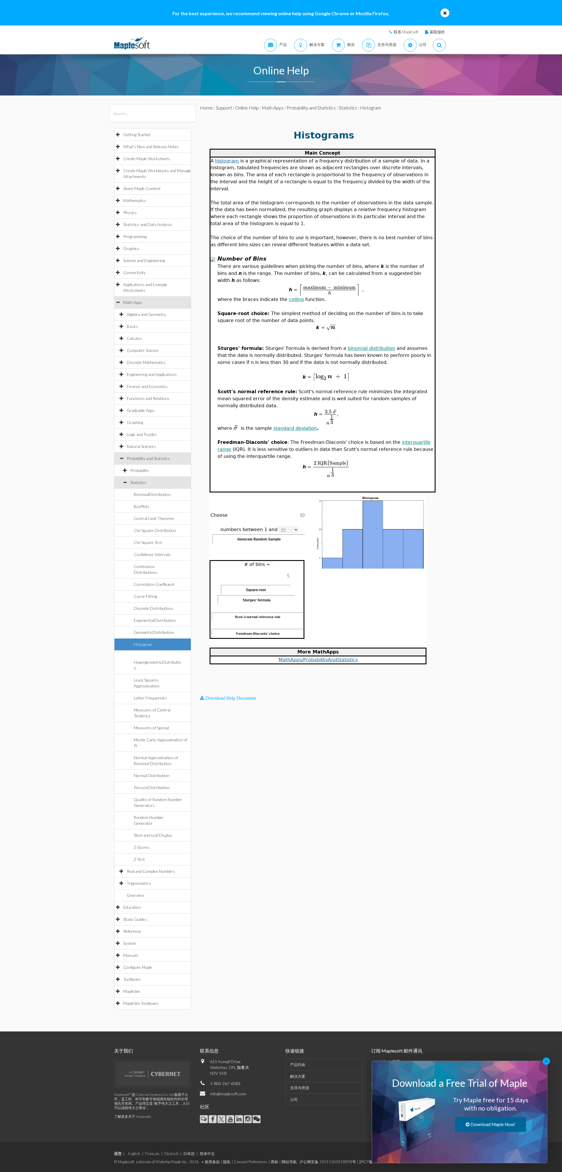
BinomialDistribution (152, 494)
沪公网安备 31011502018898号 (327, 1161)
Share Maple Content (142, 188)
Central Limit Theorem (154, 518)
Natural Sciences (141, 446)
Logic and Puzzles (142, 434)
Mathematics (134, 200)
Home (206, 107)
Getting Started (136, 134)
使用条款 (212, 1161)
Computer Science (143, 350)
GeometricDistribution (154, 632)
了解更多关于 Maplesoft (132, 1116)
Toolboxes (132, 979)
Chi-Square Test (148, 542)
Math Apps (132, 302)
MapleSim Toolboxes (141, 1003)
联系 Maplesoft (406, 32)
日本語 (189, 1153)
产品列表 (297, 1064)
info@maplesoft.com (228, 1093)
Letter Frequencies (150, 697)
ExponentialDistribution (155, 620)
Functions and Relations (148, 398)
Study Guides (135, 919)
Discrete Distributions (154, 608)
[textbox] (330, 289)
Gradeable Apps (141, 410)
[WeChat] (257, 1119)
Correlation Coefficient (154, 584)
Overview (135, 895)
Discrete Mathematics (146, 362)
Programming (135, 236)
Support (224, 107)
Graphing (135, 422)
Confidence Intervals (152, 554)
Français (152, 1153)
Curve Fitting (145, 596)
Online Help (247, 107)
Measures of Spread (151, 727)
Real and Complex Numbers (151, 871)
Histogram (143, 644)
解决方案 (297, 1076)
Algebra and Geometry (146, 314)
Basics (132, 326)
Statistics (138, 482)
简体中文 (207, 1153)
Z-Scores (142, 847)
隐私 (227, 1161)
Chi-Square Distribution (155, 530)
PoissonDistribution (152, 787)
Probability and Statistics (148, 458)
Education (132, 907)
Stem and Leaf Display (153, 835)
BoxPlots (142, 506)
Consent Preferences (251, 1161)
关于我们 (123, 1050)
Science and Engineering (144, 260)
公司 (294, 1099)
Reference (132, 931)
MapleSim (131, 991)
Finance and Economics (147, 386)
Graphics (131, 248)
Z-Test (139, 859)
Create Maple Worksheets (146, 158)
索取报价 (437, 32)
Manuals (130, 955)
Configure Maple (137, 967)
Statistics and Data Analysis (147, 224)
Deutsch (171, 1153)
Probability (139, 470)
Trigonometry (139, 883)
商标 (274, 1161)
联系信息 (209, 1050)
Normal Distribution (151, 775)
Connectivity (134, 272)
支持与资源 (299, 1087)
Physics (130, 212)
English (134, 1153)
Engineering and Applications (152, 374)
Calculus (134, 338)
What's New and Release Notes (151, 146)
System (129, 943)
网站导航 (289, 1161)
